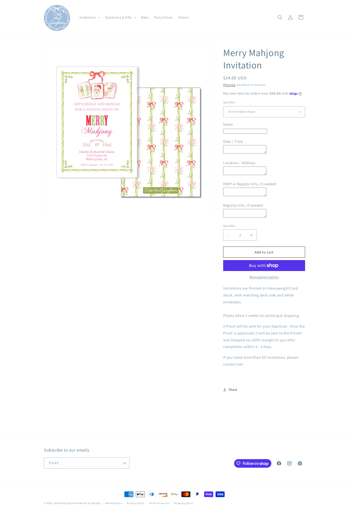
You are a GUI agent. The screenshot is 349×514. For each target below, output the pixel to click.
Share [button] (233, 389)
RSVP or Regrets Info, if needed (249, 183)
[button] (90, 17)
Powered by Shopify (88, 503)
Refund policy (113, 503)
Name (228, 124)
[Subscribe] (124, 463)
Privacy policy (135, 503)
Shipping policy (183, 503)
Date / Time (233, 141)
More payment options (264, 277)
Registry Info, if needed (243, 205)
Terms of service (159, 503)
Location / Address (239, 162)
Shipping (229, 84)
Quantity (229, 102)
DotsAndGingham (65, 503)
